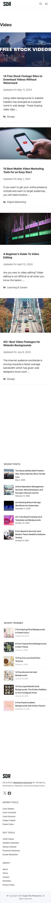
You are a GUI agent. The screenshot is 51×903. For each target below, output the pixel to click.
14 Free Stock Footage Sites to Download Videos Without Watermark (22, 80)
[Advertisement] (25, 14)
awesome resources (22, 782)
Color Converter (9, 812)
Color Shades (8, 809)
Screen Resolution (10, 854)
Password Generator (11, 850)
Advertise (7, 881)
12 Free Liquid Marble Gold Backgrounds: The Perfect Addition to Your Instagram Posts (31, 689)
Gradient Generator (11, 843)
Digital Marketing (16, 202)
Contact (6, 877)
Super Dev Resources (32, 896)
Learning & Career (17, 287)
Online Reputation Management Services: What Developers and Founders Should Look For (29, 489)
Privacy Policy (9, 885)
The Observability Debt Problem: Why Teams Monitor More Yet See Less (30, 473)
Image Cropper (9, 820)
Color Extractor (9, 816)
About (5, 869)
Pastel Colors (8, 824)
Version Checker (9, 847)
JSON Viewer (8, 839)
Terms (5, 873)
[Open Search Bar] (40, 4)
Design (11, 116)
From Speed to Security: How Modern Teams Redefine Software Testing (30, 534)
